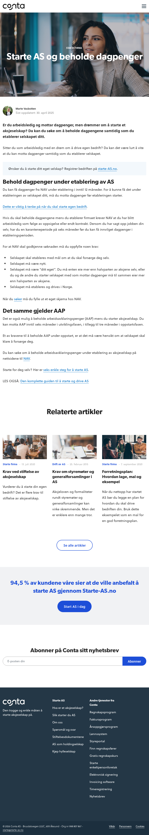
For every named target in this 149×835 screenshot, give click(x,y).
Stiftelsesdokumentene (68, 737)
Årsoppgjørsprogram (104, 726)
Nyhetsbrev (97, 796)
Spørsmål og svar (64, 729)
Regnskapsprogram (103, 712)
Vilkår (112, 826)
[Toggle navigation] (143, 6)
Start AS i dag (74, 606)
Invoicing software (102, 782)
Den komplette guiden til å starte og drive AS (54, 380)
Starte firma (74, 48)
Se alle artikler (74, 545)
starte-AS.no (107, 168)
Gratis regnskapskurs (104, 756)
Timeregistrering (101, 789)
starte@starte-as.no (13, 830)
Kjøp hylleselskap (63, 751)
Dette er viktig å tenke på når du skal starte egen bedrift (45, 206)
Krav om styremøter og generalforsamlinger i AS (73, 476)
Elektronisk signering (104, 774)
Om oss (57, 722)
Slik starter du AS (63, 715)
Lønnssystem (98, 734)
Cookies (140, 826)
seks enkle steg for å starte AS (65, 369)
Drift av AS (58, 464)
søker (18, 298)
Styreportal (97, 741)
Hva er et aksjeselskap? (67, 708)
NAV (26, 358)
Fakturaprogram (101, 719)
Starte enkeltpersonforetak (103, 765)
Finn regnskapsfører (103, 748)
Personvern (125, 826)
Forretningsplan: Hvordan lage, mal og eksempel (121, 476)
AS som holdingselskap (68, 744)
